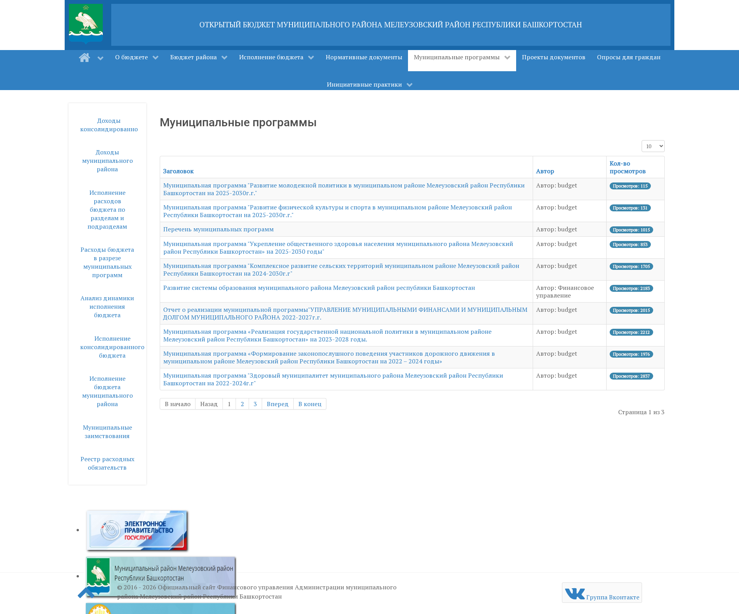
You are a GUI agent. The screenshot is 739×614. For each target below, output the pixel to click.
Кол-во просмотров (628, 167)
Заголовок (178, 171)
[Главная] (91, 57)
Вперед (278, 404)
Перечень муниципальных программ (218, 229)
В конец (309, 404)
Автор (545, 171)
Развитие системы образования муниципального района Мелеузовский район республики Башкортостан (319, 287)
